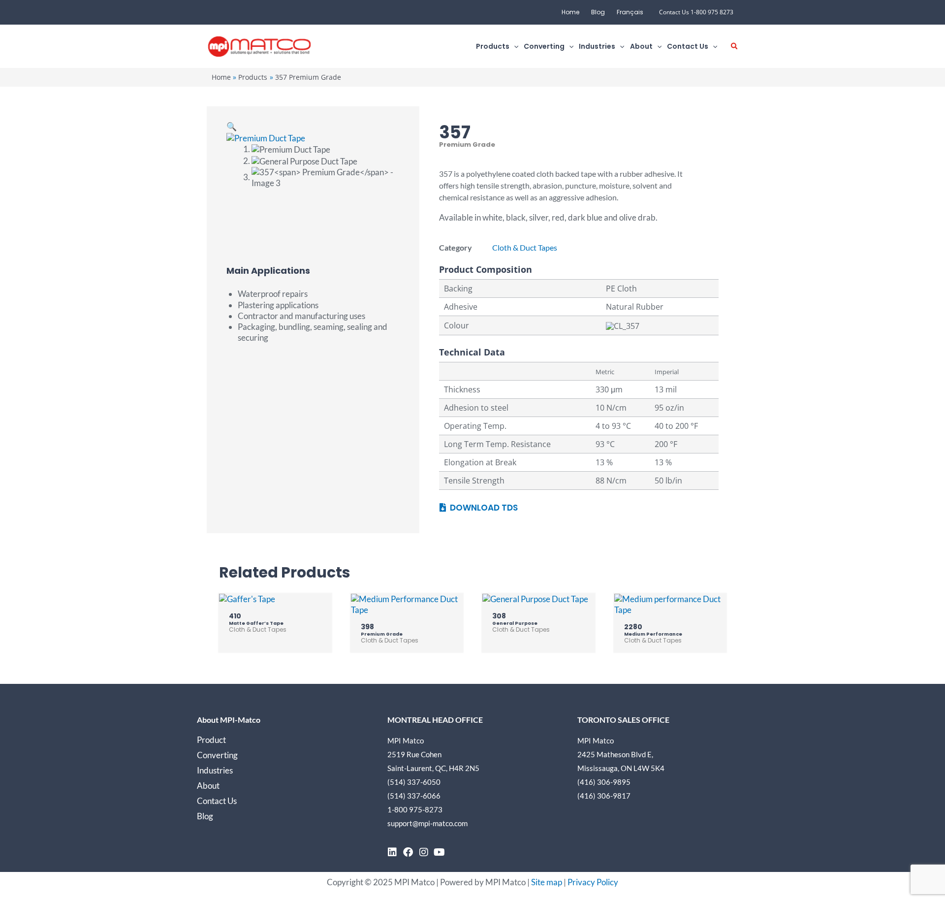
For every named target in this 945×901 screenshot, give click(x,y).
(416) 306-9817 (603, 795)
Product (211, 740)
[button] (513, 46)
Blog (598, 12)
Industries (215, 770)
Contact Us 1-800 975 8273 (696, 12)
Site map (546, 882)
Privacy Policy (592, 882)
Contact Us (217, 801)
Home (570, 12)
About (208, 785)
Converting (217, 755)
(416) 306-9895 (603, 781)
